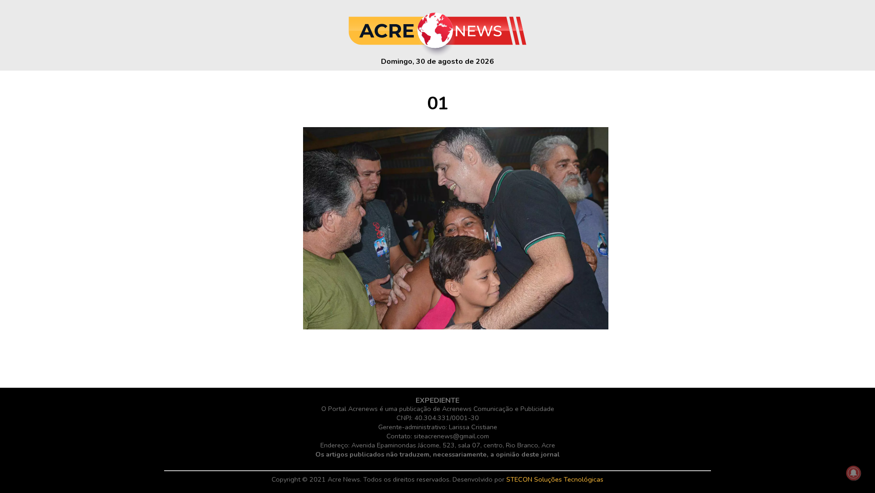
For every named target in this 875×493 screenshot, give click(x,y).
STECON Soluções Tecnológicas (554, 479)
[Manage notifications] (853, 473)
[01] (455, 327)
